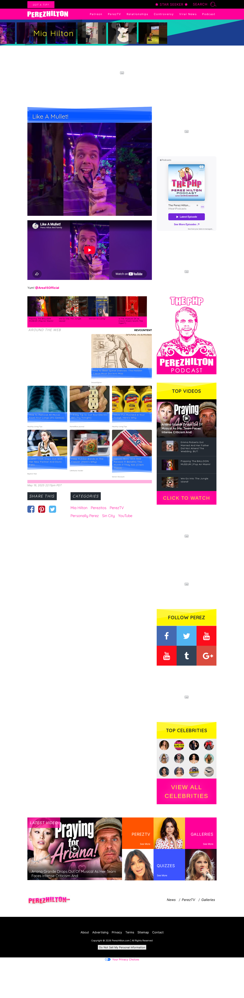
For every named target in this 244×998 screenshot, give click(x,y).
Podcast (208, 14)
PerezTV (114, 14)
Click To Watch (186, 498)
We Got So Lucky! (97, 318)
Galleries (208, 900)
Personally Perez (85, 515)
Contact (158, 932)
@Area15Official (47, 287)
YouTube (125, 515)
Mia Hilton (79, 507)
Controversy (164, 14)
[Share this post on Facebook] (31, 509)
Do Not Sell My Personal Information (122, 947)
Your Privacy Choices (125, 959)
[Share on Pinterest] (41, 509)
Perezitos (98, 507)
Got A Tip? (41, 4)
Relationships (137, 14)
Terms (129, 932)
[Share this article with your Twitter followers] (52, 509)
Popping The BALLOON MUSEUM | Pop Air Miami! (41, 319)
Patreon (96, 14)
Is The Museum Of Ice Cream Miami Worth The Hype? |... (131, 320)
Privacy (117, 932)
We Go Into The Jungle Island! (70, 319)
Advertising (100, 932)
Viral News (188, 14)
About (85, 932)
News (171, 900)
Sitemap (143, 932)
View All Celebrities (186, 791)
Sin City (108, 515)
